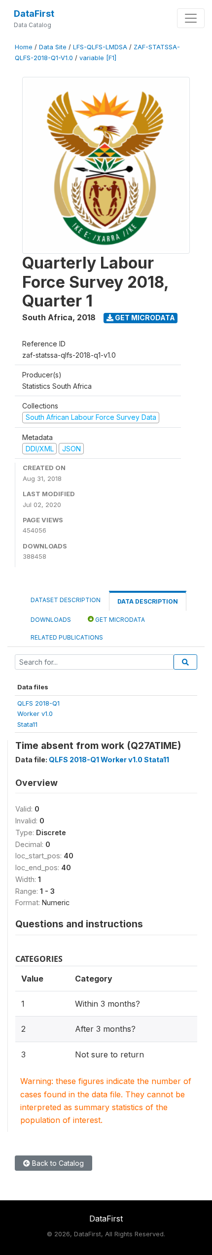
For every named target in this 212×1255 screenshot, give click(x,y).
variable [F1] (97, 58)
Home (24, 47)
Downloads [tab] (51, 619)
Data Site (53, 47)
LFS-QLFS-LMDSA (100, 47)
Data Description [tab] (147, 601)
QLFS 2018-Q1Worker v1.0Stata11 (38, 713)
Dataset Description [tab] (66, 600)
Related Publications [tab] (67, 637)
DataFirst (34, 13)
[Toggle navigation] (191, 18)
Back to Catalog (57, 1163)
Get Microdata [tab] (119, 619)
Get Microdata (144, 317)
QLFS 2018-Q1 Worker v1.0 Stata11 (109, 759)
